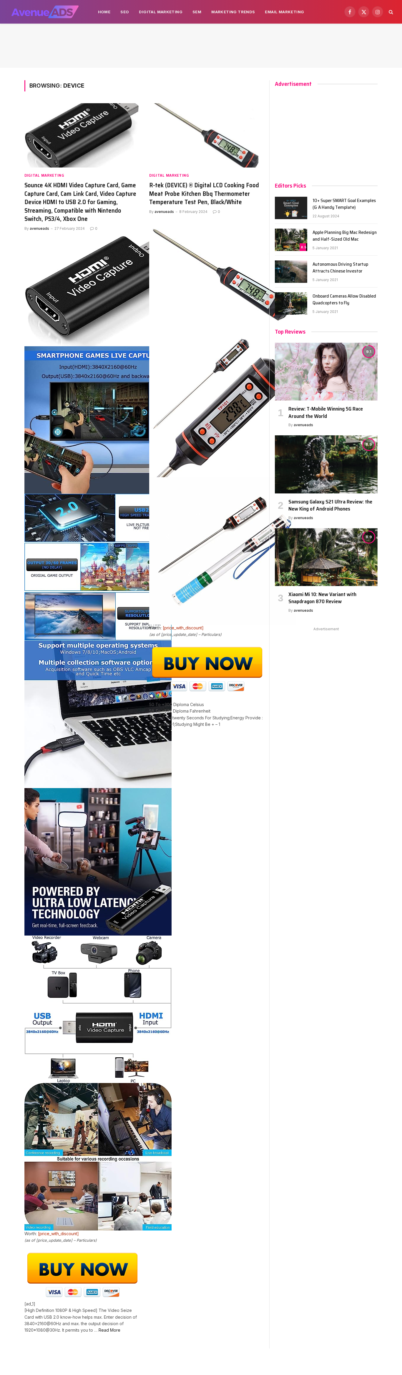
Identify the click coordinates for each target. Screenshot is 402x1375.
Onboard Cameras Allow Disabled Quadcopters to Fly (344, 299)
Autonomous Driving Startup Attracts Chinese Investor (340, 268)
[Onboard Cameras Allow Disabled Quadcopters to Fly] (291, 303)
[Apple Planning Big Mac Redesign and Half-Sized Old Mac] (291, 240)
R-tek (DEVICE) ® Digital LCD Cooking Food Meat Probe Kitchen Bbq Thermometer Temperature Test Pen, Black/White (204, 193)
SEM (196, 11)
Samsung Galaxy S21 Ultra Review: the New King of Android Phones (330, 505)
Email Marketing (284, 11)
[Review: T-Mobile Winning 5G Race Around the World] (326, 372)
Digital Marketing (160, 11)
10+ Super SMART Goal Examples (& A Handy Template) (344, 204)
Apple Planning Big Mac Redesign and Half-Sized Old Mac (345, 236)
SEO (124, 11)
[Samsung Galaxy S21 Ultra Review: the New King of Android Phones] (326, 464)
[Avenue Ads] (45, 12)
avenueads (39, 228)
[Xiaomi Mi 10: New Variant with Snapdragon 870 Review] (326, 557)
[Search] (390, 12)
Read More (109, 1330)
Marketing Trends (233, 11)
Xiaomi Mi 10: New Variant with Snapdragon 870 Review (322, 598)
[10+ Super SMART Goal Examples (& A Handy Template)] (291, 208)
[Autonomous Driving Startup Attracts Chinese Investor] (291, 271)
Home (104, 11)
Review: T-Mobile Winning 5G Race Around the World (325, 412)
